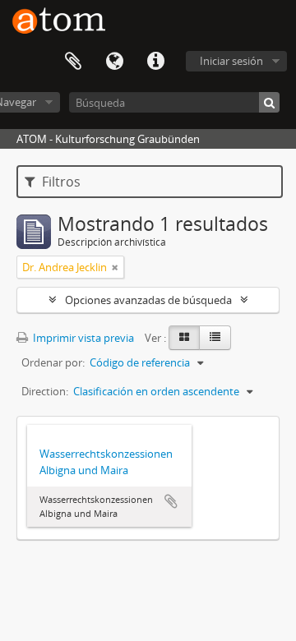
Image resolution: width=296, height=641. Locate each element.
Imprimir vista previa (82, 337)
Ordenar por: (53, 362)
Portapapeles (73, 61)
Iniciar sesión (231, 60)
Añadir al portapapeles (171, 501)
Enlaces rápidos (155, 61)
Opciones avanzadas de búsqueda (148, 300)
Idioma (114, 61)
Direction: (44, 391)
